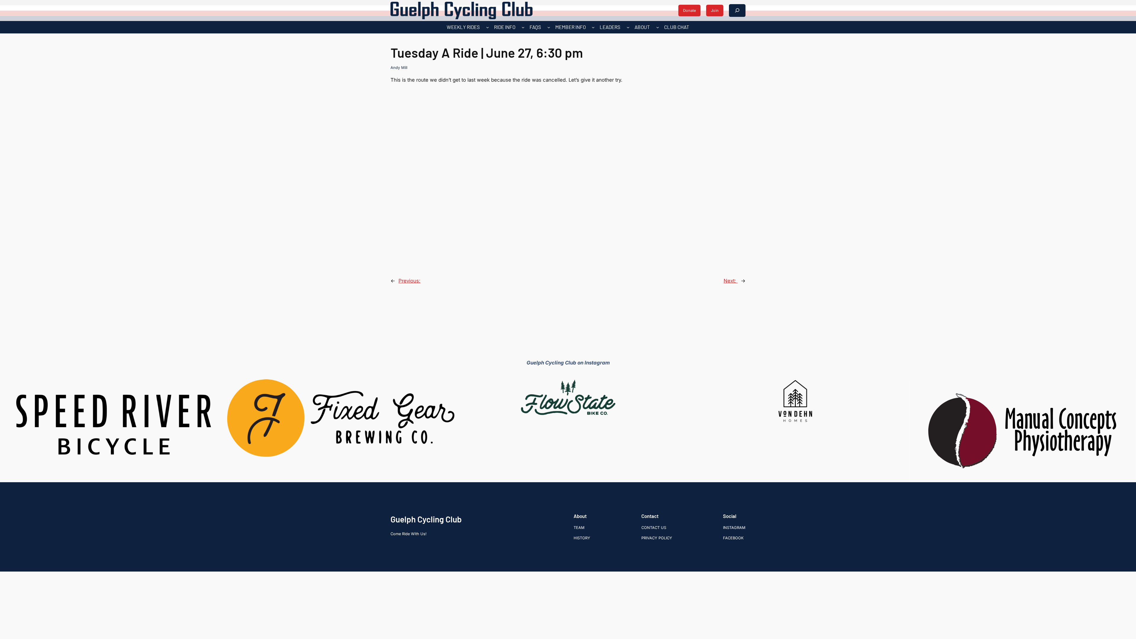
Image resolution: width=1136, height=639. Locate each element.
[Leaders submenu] (628, 27)
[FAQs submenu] (548, 27)
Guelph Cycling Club (426, 519)
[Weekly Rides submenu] (487, 27)
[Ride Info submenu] (523, 27)
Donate (689, 10)
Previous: (409, 281)
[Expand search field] (737, 10)
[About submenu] (657, 27)
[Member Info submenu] (593, 27)
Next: (731, 281)
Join (715, 10)
